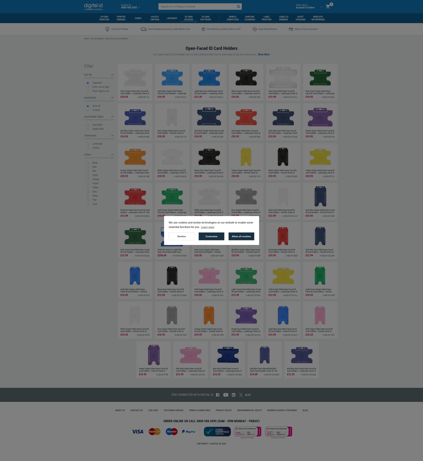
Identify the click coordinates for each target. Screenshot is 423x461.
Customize (211, 236)
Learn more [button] (207, 227)
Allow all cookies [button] (241, 236)
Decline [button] (181, 236)
